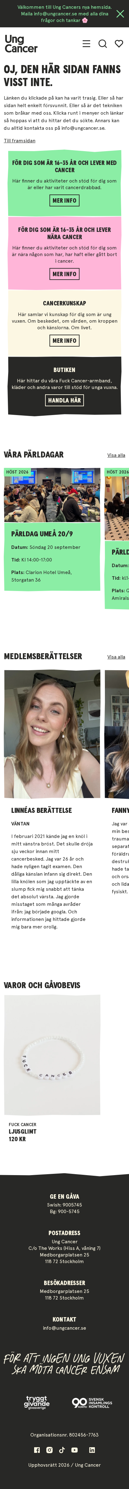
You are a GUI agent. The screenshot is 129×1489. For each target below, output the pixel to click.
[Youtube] (74, 1450)
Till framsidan (19, 141)
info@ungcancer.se (64, 1328)
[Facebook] (37, 1450)
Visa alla (116, 455)
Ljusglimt (23, 1132)
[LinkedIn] (92, 1450)
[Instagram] (49, 1450)
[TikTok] (62, 1450)
